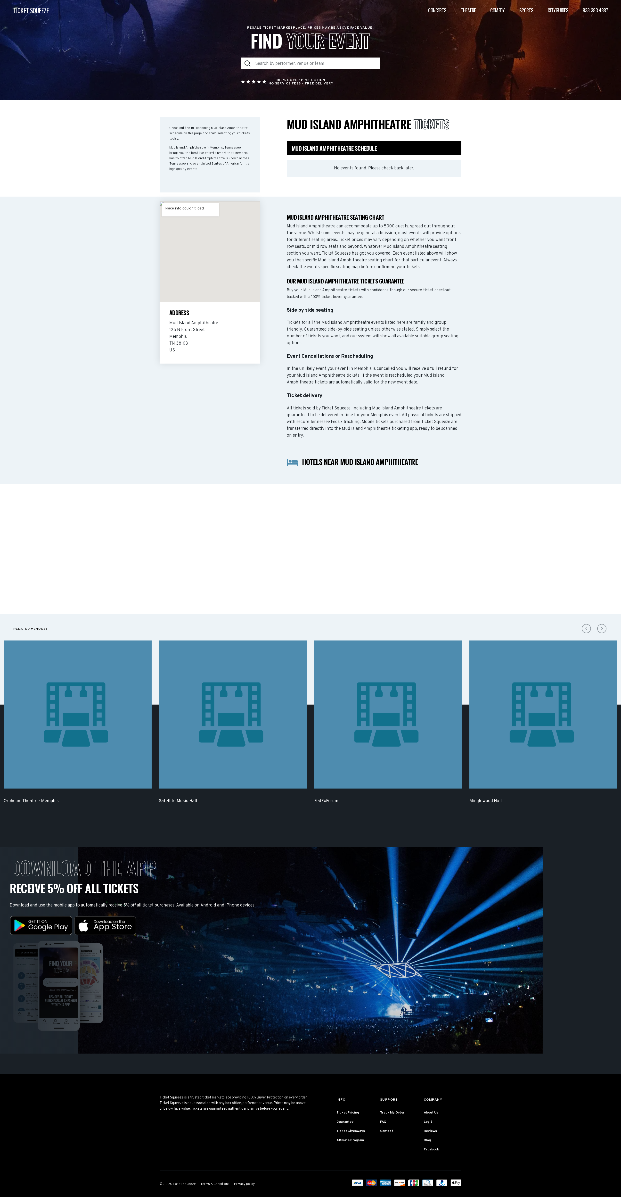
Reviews (430, 1131)
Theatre (468, 10)
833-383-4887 (595, 10)
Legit (428, 1122)
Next (601, 628)
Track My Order (392, 1113)
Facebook (431, 1149)
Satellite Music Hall (178, 801)
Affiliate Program (350, 1140)
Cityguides (558, 10)
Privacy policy (244, 1184)
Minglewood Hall (485, 801)
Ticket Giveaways (350, 1131)
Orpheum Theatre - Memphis (31, 801)
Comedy (497, 10)
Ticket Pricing (347, 1113)
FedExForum (326, 801)
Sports (526, 10)
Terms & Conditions (214, 1184)
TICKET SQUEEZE (31, 10)
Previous (586, 628)
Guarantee (344, 1122)
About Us (431, 1113)
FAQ (383, 1122)
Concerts (437, 10)
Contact (386, 1131)
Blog (427, 1140)
